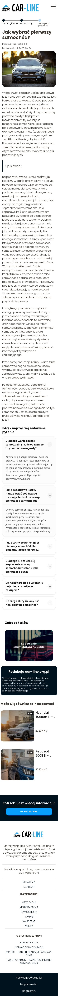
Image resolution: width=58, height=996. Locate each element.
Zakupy (29, 926)
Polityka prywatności (29, 977)
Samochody (29, 912)
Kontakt (29, 887)
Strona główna (10, 23)
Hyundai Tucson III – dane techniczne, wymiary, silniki (44, 714)
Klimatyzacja (29, 942)
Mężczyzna (29, 902)
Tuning (29, 916)
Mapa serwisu (29, 984)
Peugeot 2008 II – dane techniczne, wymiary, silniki (44, 753)
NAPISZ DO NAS (29, 811)
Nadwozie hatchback (29, 947)
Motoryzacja (26, 23)
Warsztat (29, 921)
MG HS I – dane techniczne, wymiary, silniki (29, 953)
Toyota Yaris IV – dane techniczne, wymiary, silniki (29, 961)
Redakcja (29, 882)
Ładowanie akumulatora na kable (28, 645)
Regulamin (29, 991)
